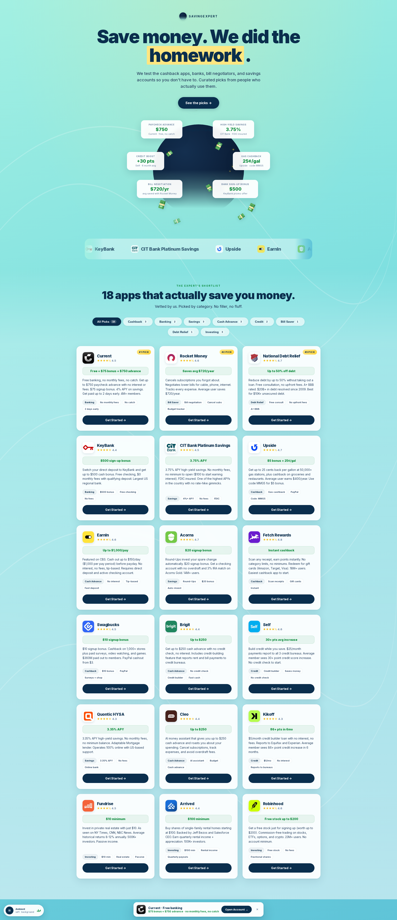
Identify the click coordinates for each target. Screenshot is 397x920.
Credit (261, 321)
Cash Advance (229, 321)
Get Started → (115, 420)
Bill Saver (289, 321)
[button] (24, 910)
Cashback (137, 321)
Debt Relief (182, 332)
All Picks (106, 321)
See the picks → (198, 103)
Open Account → (236, 909)
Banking (167, 321)
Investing (214, 332)
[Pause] (9, 910)
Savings (196, 321)
